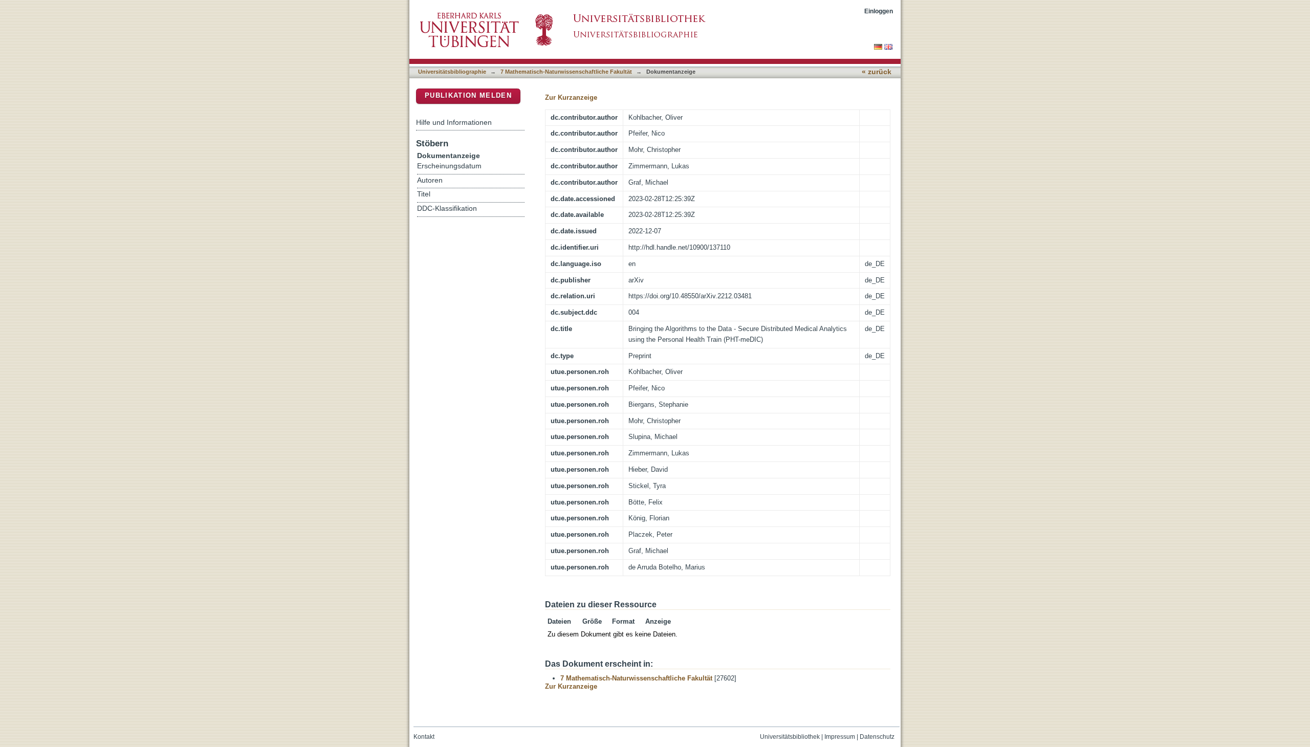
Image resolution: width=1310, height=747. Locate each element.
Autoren (430, 180)
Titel (423, 194)
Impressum (839, 736)
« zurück (876, 72)
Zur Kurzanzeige (571, 97)
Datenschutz (877, 736)
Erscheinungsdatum (449, 166)
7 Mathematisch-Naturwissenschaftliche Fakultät (566, 72)
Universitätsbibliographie (452, 72)
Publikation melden (468, 95)
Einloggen (878, 11)
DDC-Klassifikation (447, 208)
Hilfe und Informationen (454, 122)
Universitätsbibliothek (790, 736)
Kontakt (423, 736)
